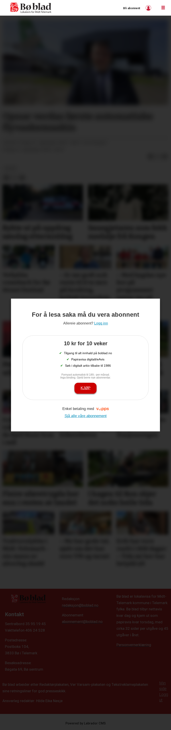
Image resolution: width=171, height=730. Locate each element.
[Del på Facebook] (150, 156)
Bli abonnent (131, 8)
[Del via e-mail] (164, 156)
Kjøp (85, 388)
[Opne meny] (163, 7)
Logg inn (149, 8)
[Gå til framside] (31, 8)
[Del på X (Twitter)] (157, 156)
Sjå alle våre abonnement (86, 416)
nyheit (10, 168)
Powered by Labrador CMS (85, 723)
